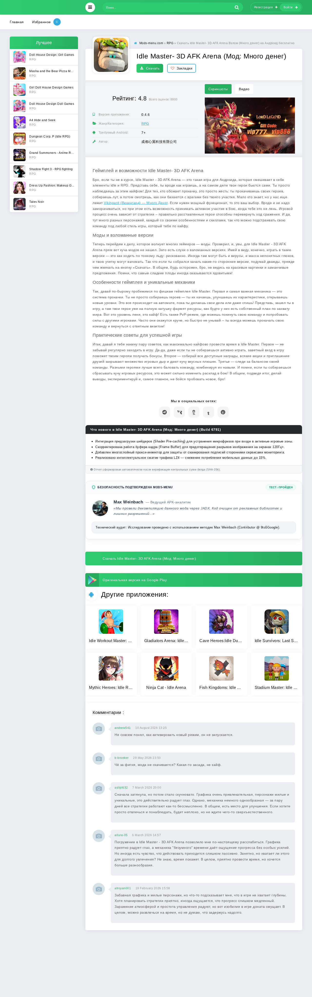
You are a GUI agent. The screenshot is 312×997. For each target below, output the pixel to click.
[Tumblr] (208, 412)
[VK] (179, 412)
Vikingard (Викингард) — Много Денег (136, 203)
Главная (17, 22)
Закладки (184, 68)
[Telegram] (164, 412)
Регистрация (263, 7)
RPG (145, 124)
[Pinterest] (223, 412)
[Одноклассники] (193, 412)
